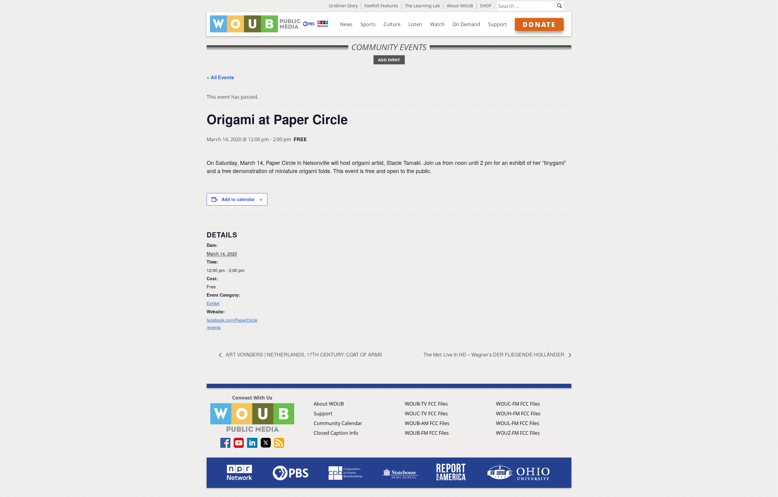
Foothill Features (381, 6)
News (346, 24)
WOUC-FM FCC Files (518, 403)
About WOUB (460, 6)
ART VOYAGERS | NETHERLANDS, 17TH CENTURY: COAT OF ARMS (303, 354)
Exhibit (213, 303)
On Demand (466, 24)
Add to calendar (238, 199)
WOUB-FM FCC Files (427, 433)
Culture (392, 24)
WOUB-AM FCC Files (427, 423)
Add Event (389, 60)
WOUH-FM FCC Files (518, 413)
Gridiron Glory (343, 6)
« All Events (220, 77)
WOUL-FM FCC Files (517, 423)
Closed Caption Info (336, 433)
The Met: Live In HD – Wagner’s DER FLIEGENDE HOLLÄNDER (494, 354)
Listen (415, 24)
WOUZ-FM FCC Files (518, 433)
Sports (368, 24)
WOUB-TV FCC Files (426, 403)
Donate (539, 24)
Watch (437, 24)
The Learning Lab (422, 6)
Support (497, 24)
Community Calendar (338, 423)
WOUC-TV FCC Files (426, 413)
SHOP (485, 6)
